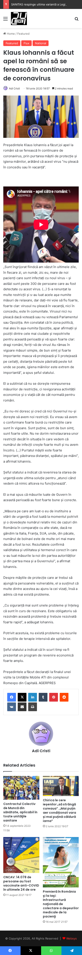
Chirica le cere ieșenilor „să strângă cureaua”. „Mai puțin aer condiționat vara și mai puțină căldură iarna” (59, 810)
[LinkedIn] (32, 697)
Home (10, 33)
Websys (71, 938)
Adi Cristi (14, 88)
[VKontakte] (11, 706)
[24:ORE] (19, 18)
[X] (22, 697)
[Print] (32, 706)
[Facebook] (11, 697)
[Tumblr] (43, 697)
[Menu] (5, 20)
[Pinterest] (53, 697)
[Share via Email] (22, 706)
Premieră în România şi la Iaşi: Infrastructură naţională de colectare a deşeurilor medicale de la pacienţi (61, 904)
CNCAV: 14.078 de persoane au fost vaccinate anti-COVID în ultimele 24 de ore (21, 883)
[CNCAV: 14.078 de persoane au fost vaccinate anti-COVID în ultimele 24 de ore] (21, 855)
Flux (26, 43)
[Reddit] (64, 697)
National (40, 43)
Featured (23, 33)
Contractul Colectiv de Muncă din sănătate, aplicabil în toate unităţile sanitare (20, 812)
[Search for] (76, 20)
